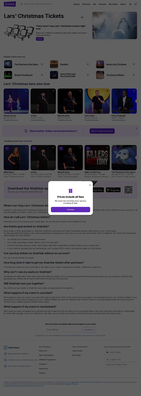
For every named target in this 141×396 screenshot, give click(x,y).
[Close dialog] (90, 185)
